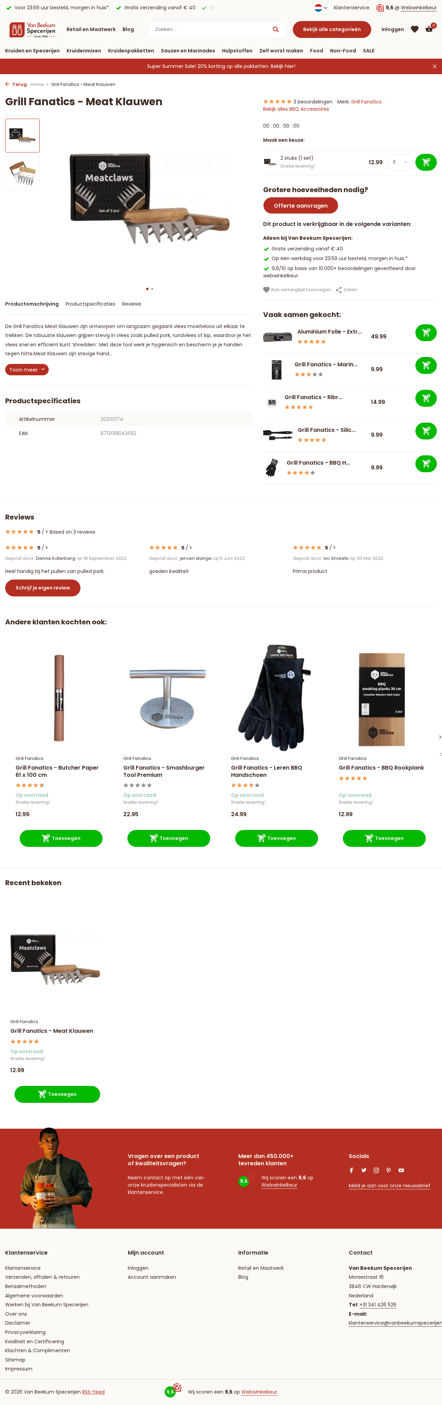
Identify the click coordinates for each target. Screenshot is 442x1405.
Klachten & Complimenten (37, 1350)
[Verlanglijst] (415, 29)
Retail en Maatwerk (91, 29)
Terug (19, 84)
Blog (128, 29)
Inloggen (138, 1268)
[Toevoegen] (426, 332)
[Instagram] (376, 1171)
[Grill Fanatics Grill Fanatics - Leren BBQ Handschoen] (274, 698)
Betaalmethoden (25, 1286)
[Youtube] (401, 1171)
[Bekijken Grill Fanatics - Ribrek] (271, 402)
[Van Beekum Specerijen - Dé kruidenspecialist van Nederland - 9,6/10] (32, 29)
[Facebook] (351, 1171)
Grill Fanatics (366, 101)
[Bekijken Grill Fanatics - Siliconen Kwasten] (277, 435)
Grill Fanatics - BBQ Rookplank (381, 768)
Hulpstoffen (237, 50)
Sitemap (15, 1359)
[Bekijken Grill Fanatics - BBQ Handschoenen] (272, 468)
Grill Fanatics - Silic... (327, 430)
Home (37, 84)
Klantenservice (351, 7)
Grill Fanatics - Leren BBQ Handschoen (266, 771)
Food (316, 50)
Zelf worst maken (281, 50)
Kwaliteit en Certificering (34, 1341)
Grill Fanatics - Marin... (326, 364)
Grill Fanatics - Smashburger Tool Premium (164, 771)
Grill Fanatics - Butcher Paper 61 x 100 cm (57, 771)
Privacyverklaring (25, 1332)
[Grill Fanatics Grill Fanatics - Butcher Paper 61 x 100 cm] (59, 698)
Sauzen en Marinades (188, 50)
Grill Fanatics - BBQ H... (318, 463)
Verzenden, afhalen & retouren (42, 1277)
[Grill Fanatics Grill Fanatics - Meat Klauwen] (55, 959)
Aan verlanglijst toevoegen (300, 289)
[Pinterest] (389, 1171)
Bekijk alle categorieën (332, 29)
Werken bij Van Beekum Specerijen (46, 1304)
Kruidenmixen (84, 50)
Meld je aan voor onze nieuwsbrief (390, 1185)
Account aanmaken (152, 1277)
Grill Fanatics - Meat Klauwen (51, 1031)
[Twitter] (364, 1171)
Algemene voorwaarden (34, 1295)
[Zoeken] (276, 29)
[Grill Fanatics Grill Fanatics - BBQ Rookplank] (382, 698)
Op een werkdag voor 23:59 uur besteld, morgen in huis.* (340, 258)
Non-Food (343, 50)
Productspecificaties (90, 303)
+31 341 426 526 (377, 1304)
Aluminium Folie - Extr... (329, 332)
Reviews (131, 303)
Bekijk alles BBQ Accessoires (296, 109)
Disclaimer (17, 1322)
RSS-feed (93, 1391)
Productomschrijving (32, 303)
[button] (147, 289)
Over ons (16, 1313)
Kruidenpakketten (131, 50)
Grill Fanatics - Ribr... (314, 397)
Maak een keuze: (284, 140)
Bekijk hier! (283, 66)
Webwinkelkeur (419, 7)
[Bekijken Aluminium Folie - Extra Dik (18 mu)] (277, 337)
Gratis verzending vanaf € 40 (307, 248)
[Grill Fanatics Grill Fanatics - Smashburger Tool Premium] (166, 698)
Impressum (18, 1368)
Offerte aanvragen (301, 206)
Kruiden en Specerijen (32, 50)
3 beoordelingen (313, 101)
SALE (368, 50)
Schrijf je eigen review (43, 587)
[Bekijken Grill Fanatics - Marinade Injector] (276, 370)
